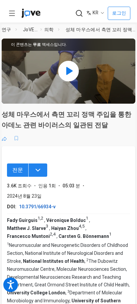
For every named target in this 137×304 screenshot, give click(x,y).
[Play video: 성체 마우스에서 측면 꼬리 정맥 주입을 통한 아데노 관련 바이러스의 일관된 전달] (68, 71)
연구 (6, 29)
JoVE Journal (30, 29)
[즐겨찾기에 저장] (16, 138)
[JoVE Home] (31, 13)
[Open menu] (12, 13)
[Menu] (38, 170)
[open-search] (79, 13)
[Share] (4, 138)
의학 (49, 29)
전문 (17, 170)
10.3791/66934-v (37, 206)
